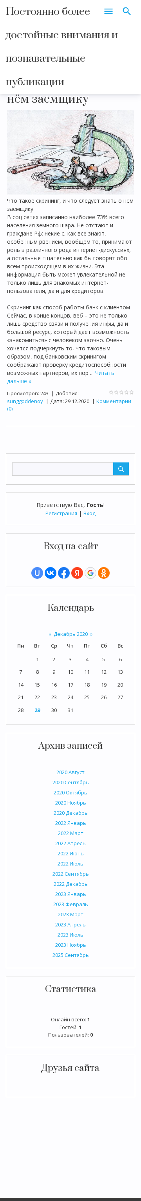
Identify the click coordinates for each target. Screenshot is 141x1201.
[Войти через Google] (90, 573)
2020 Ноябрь (70, 802)
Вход (89, 513)
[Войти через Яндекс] (77, 573)
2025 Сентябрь (70, 954)
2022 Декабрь (71, 883)
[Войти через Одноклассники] (104, 573)
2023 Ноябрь (70, 944)
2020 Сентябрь (70, 782)
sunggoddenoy (25, 401)
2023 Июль (70, 934)
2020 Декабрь (71, 812)
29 (37, 710)
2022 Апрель (70, 843)
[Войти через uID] (37, 573)
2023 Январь (70, 894)
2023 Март (70, 914)
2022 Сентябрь (70, 873)
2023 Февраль (70, 904)
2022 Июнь (71, 853)
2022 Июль (70, 863)
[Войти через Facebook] (64, 573)
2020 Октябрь (70, 792)
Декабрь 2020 (71, 633)
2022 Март (70, 833)
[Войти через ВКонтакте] (50, 573)
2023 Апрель (70, 924)
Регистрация (61, 513)
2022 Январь (70, 822)
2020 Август (70, 772)
